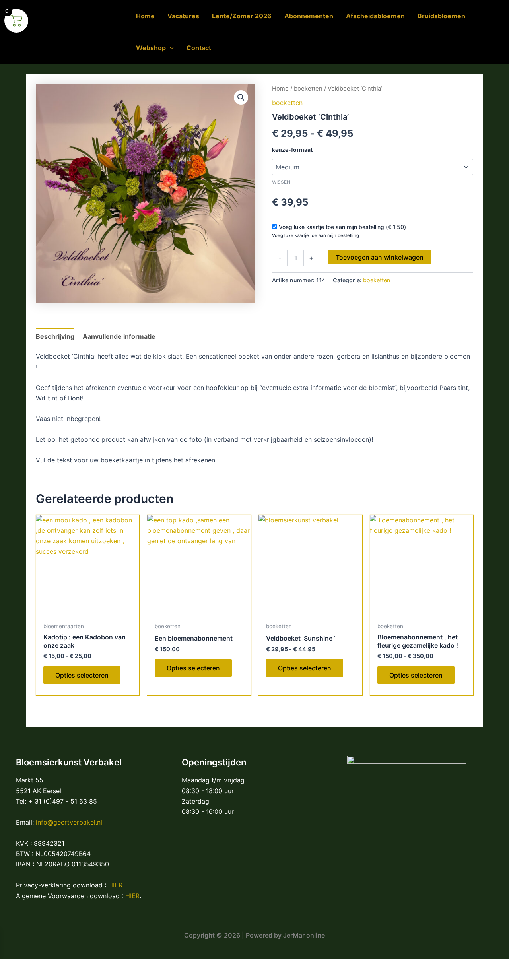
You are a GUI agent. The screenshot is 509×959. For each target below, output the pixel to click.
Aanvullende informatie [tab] (119, 336)
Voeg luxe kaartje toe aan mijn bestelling (315, 235)
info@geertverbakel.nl (69, 822)
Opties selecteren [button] (193, 668)
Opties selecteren (82, 675)
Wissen (281, 182)
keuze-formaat (292, 149)
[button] (170, 48)
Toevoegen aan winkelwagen (380, 257)
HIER (115, 885)
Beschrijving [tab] (55, 336)
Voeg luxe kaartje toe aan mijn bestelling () (342, 226)
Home (280, 88)
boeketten (308, 88)
